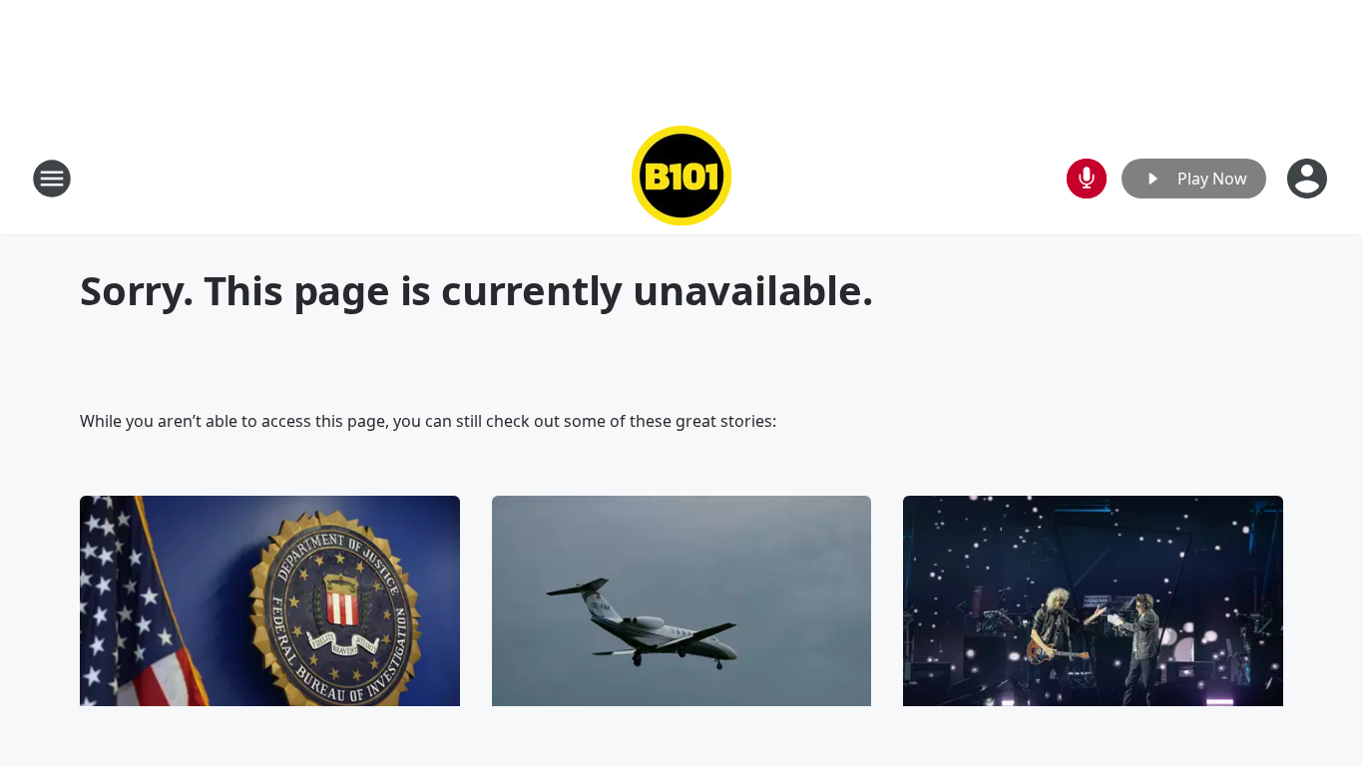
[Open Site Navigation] (52, 178)
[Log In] (1309, 178)
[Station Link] (681, 178)
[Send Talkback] (1087, 178)
